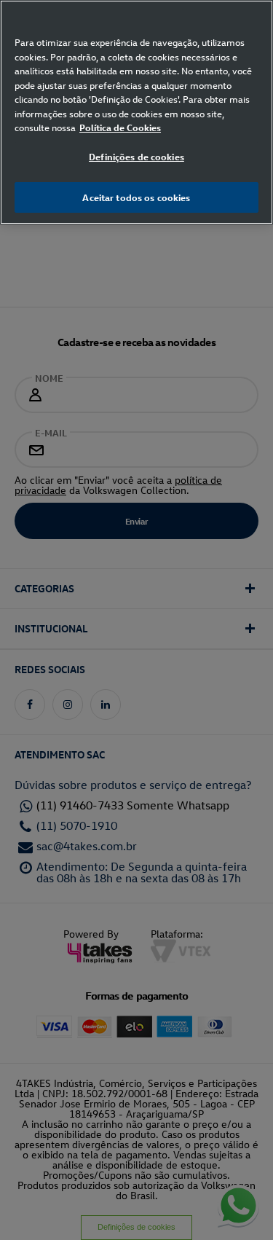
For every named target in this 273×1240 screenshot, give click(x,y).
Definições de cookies (136, 156)
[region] (136, 112)
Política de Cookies (120, 127)
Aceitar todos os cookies (136, 197)
